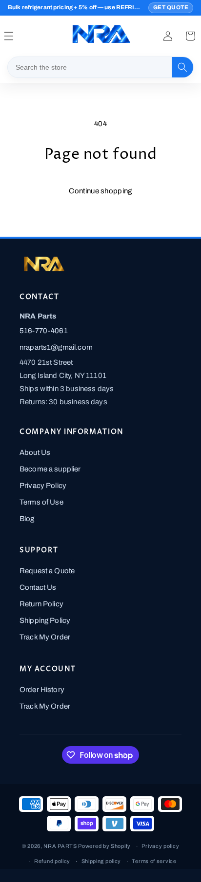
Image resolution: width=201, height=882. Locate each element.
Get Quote (170, 7)
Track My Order (45, 637)
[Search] (182, 67)
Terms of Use (41, 502)
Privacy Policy (43, 485)
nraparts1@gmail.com (56, 347)
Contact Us (38, 587)
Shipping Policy (45, 620)
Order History (42, 690)
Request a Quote (47, 571)
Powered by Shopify (104, 846)
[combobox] (90, 67)
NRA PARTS (60, 846)
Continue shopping (100, 191)
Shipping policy (101, 861)
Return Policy (41, 604)
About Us (35, 452)
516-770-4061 (44, 331)
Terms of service (154, 861)
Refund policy (52, 861)
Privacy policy (160, 846)
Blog (27, 519)
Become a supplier (50, 469)
